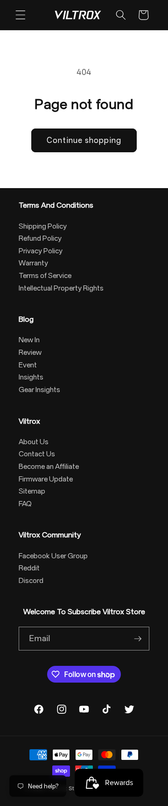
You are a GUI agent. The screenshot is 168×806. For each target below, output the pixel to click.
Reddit (29, 568)
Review (30, 352)
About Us (34, 442)
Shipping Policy (43, 226)
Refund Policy (40, 238)
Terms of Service (45, 275)
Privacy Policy (41, 251)
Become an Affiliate (49, 466)
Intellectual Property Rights (61, 288)
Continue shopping (84, 140)
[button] (20, 15)
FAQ (25, 504)
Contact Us (37, 454)
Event (28, 365)
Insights (31, 377)
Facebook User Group (53, 556)
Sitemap (32, 491)
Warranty (33, 263)
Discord (31, 580)
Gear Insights (39, 390)
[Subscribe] (137, 639)
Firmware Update (46, 479)
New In (29, 340)
